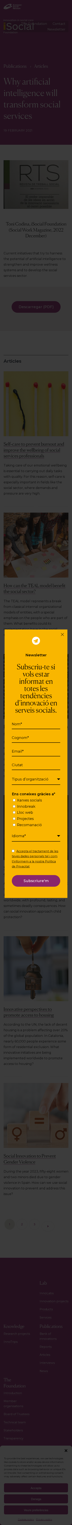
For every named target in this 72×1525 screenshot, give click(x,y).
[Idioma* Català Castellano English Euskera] (36, 836)
